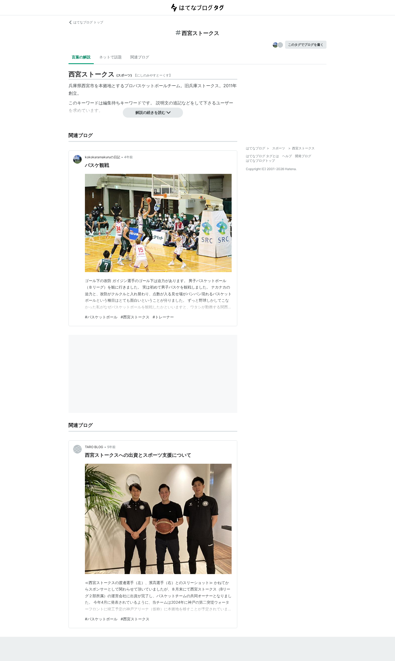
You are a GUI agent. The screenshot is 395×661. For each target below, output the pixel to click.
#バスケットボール (101, 317)
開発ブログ (303, 156)
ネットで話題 (110, 57)
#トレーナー (163, 317)
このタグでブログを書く (306, 45)
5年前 (111, 447)
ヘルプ (287, 156)
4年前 (128, 157)
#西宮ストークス (135, 317)
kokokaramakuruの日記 (102, 157)
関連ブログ (139, 57)
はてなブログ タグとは (262, 156)
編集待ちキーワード (122, 103)
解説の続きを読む (150, 112)
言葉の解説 (81, 57)
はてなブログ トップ (88, 22)
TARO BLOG (94, 447)
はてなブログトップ (260, 161)
